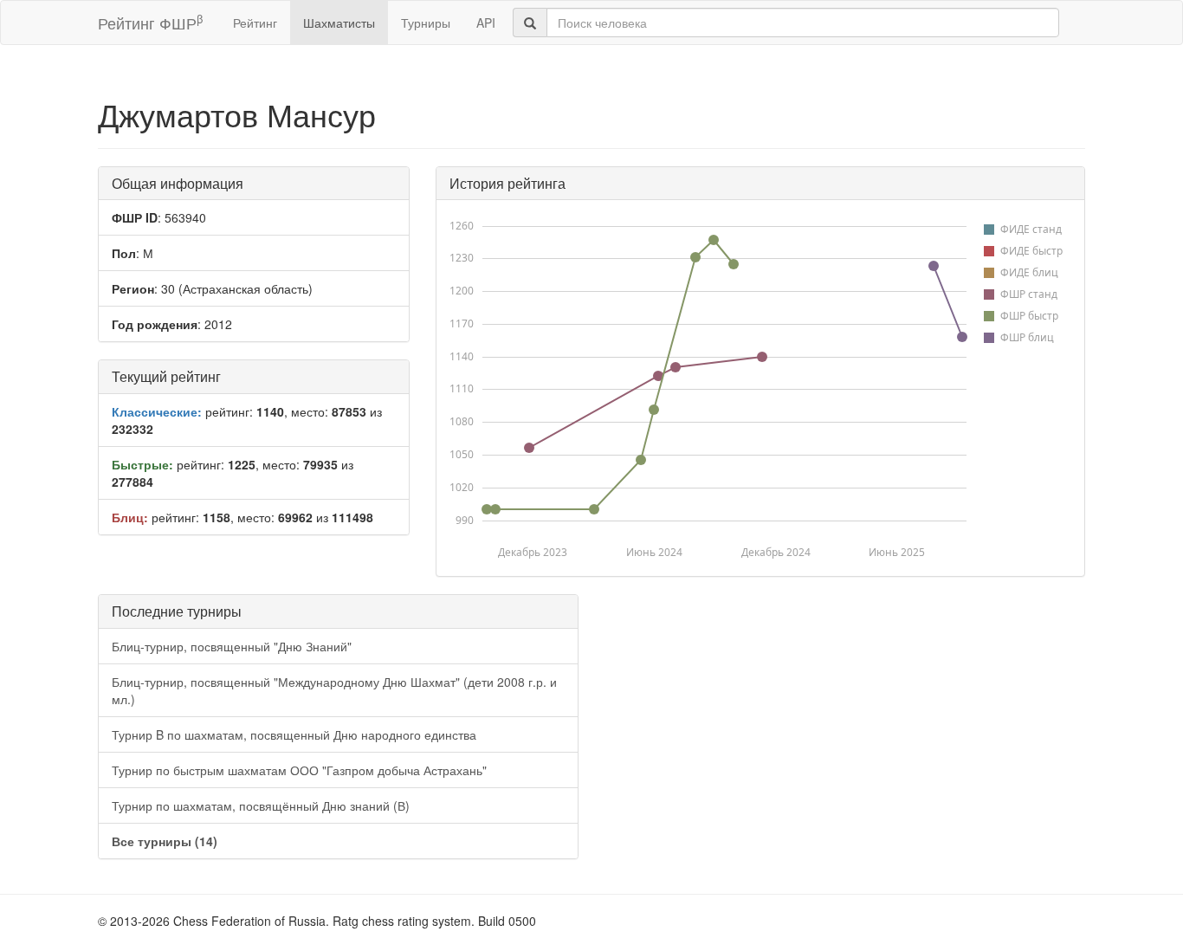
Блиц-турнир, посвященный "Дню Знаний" (232, 646)
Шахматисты (339, 22)
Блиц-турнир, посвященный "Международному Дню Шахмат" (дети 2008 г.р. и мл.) (334, 690)
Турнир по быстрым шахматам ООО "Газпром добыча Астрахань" (299, 770)
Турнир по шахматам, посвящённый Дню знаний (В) (261, 805)
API (485, 22)
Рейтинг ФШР (150, 22)
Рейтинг (255, 22)
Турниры (425, 22)
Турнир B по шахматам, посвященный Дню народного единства (294, 734)
